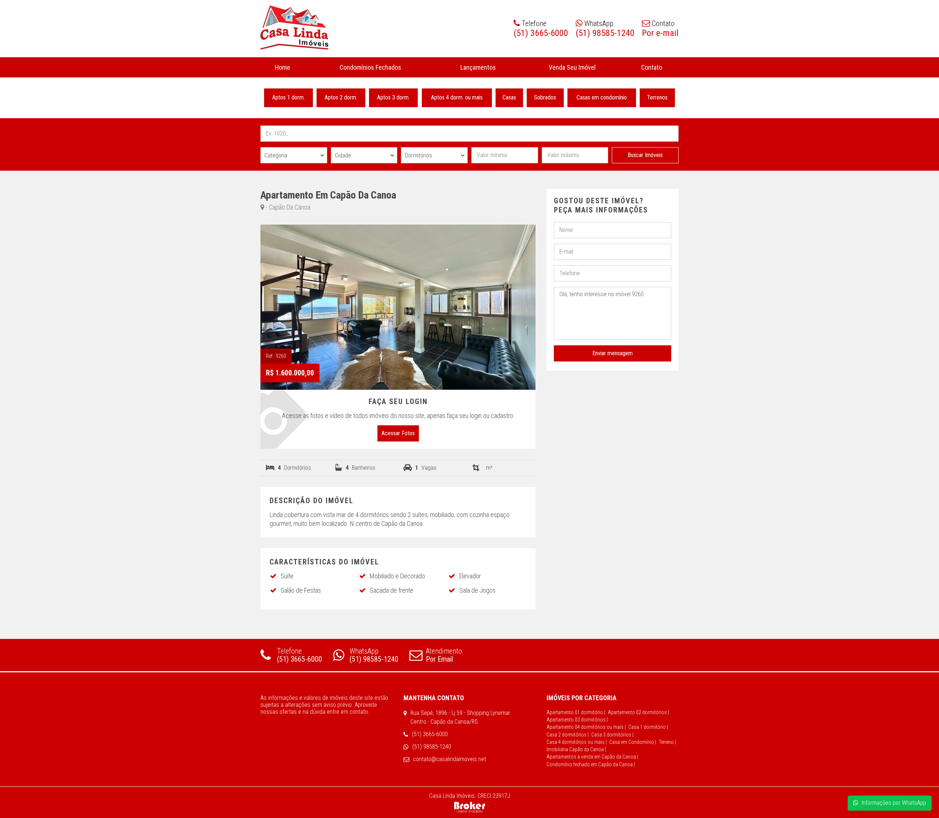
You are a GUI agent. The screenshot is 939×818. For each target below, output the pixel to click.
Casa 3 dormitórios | (612, 735)
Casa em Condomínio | (632, 742)
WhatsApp (374, 655)
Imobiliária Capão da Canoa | (576, 749)
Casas (509, 97)
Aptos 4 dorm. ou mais (457, 97)
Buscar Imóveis (645, 155)
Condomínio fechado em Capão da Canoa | (591, 764)
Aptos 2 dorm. (341, 97)
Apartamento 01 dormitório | (576, 712)
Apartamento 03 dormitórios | (577, 720)
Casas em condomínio (602, 97)
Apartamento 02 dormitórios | (638, 712)
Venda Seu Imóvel (571, 67)
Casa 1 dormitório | (648, 727)
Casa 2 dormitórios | (568, 735)
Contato (651, 67)
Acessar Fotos (398, 433)
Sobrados (545, 97)
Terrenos (657, 97)
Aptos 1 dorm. (288, 97)
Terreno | (667, 742)
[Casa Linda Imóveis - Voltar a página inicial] (294, 28)
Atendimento (444, 655)
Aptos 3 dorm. (393, 97)
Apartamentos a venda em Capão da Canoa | (592, 757)
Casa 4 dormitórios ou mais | (577, 742)
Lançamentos (478, 67)
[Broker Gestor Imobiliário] (469, 806)
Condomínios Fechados (370, 67)
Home (282, 67)
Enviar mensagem (612, 353)
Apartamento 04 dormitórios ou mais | (586, 727)
